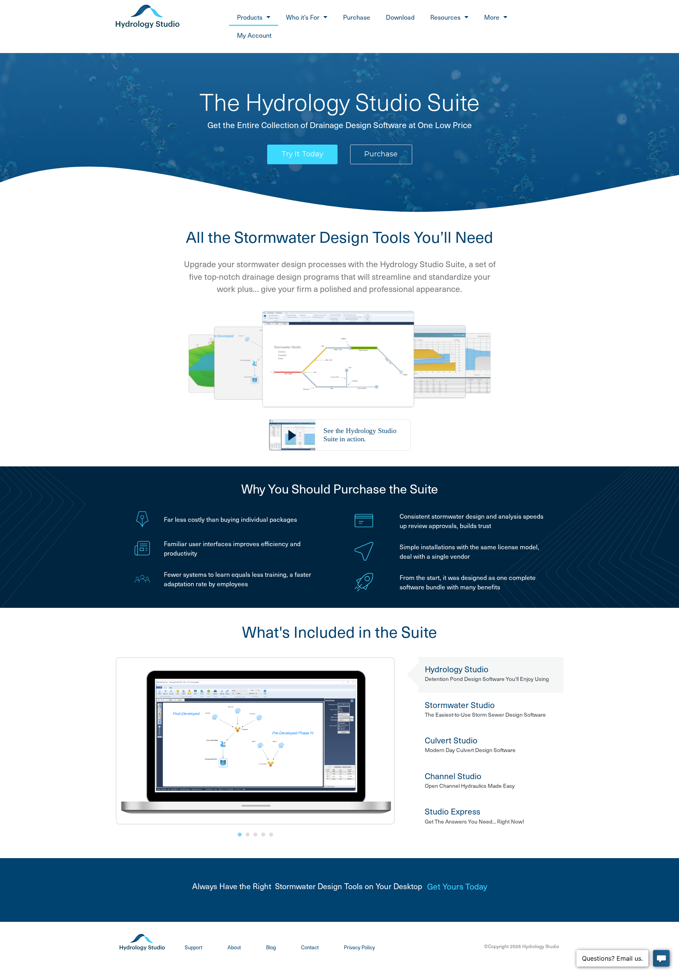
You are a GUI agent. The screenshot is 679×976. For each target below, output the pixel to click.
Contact (310, 947)
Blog (271, 947)
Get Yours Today (457, 886)
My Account (254, 35)
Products (249, 17)
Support (193, 947)
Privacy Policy (359, 947)
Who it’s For (302, 17)
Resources (445, 17)
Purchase (356, 17)
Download (400, 17)
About (234, 947)
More (491, 17)
